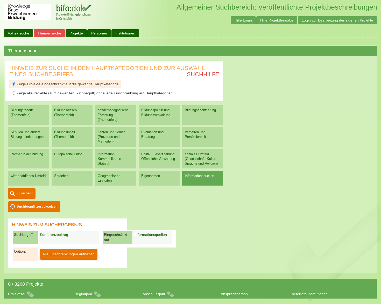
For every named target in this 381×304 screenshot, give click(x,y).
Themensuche (49, 33)
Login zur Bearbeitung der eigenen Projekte (337, 20)
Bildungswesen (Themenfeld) (65, 112)
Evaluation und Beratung (152, 134)
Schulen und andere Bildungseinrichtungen (27, 134)
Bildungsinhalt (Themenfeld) (64, 134)
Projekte (76, 33)
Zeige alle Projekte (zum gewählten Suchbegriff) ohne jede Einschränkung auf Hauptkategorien (95, 93)
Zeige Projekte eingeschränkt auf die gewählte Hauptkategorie (68, 84)
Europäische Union (68, 154)
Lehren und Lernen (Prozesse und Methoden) (111, 136)
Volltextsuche (18, 33)
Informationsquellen (199, 176)
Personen (99, 33)
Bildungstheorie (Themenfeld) (22, 112)
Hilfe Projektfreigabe (276, 20)
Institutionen (125, 33)
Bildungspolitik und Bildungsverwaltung (155, 112)
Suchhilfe (203, 74)
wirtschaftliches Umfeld (28, 176)
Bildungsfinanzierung (200, 110)
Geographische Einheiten (109, 178)
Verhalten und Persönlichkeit (195, 134)
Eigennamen (150, 176)
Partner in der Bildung (27, 154)
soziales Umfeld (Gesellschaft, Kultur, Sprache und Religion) (201, 158)
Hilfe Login (243, 20)
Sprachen (61, 176)
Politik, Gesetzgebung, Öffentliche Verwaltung (158, 156)
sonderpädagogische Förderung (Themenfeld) (113, 114)
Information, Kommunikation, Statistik (110, 158)
